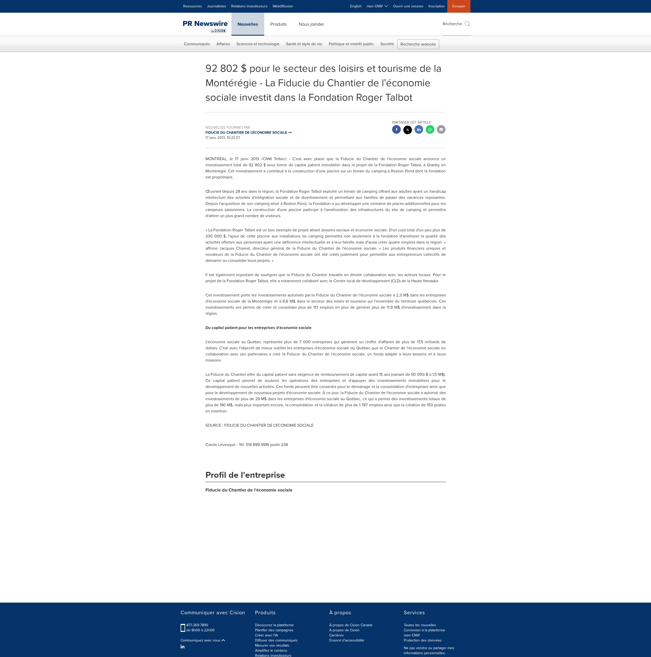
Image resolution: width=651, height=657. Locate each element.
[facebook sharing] (396, 130)
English (356, 6)
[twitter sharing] (407, 131)
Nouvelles (248, 24)
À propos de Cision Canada (350, 625)
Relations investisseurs (249, 6)
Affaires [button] (223, 44)
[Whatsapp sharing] (430, 130)
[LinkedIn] (183, 646)
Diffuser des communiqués (276, 640)
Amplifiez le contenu (271, 650)
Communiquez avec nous (201, 640)
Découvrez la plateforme (274, 625)
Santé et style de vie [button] (304, 44)
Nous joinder (311, 24)
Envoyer (458, 6)
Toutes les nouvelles (420, 625)
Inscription (436, 6)
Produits (278, 24)
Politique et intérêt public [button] (351, 44)
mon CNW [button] (375, 6)
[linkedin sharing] (419, 130)
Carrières (336, 635)
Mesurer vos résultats (272, 645)
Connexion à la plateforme (424, 630)
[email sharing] (441, 130)
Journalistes (216, 6)
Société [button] (387, 44)
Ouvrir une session (408, 6)
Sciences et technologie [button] (257, 44)
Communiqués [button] (197, 44)
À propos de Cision (344, 630)
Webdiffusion (283, 6)
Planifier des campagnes (274, 630)
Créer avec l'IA (266, 635)
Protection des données (423, 640)
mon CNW (412, 635)
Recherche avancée (418, 44)
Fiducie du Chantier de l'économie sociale (248, 490)
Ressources (192, 6)
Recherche (452, 24)
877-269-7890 (197, 625)
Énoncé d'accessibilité (346, 640)
